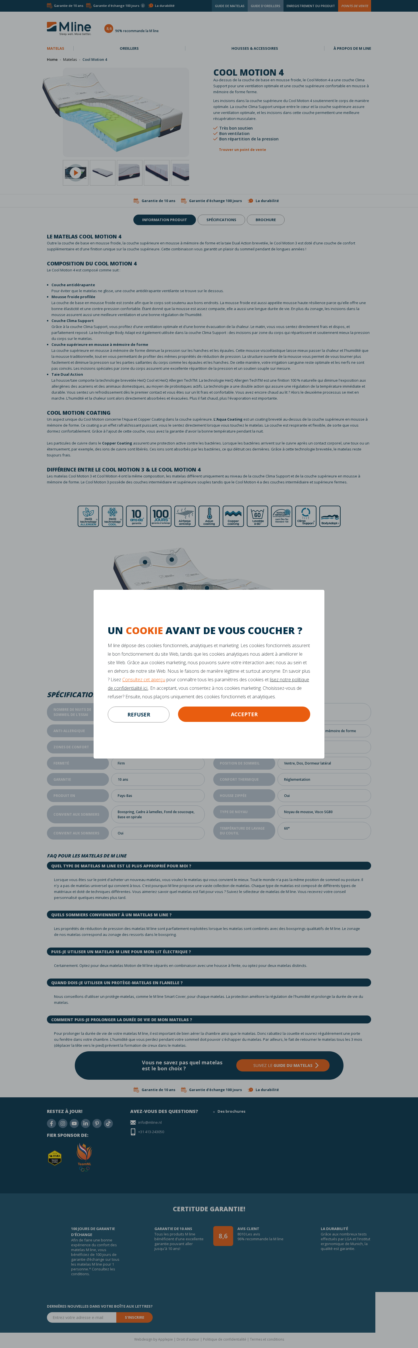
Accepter (244, 714)
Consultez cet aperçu (143, 679)
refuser (138, 714)
